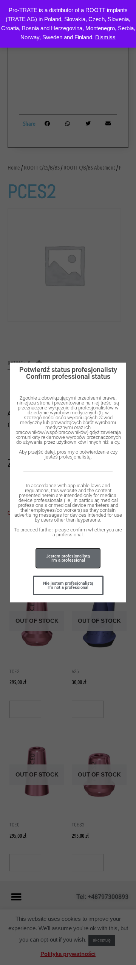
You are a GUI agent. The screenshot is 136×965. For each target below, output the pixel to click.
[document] (68, 482)
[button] (68, 585)
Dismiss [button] (105, 37)
